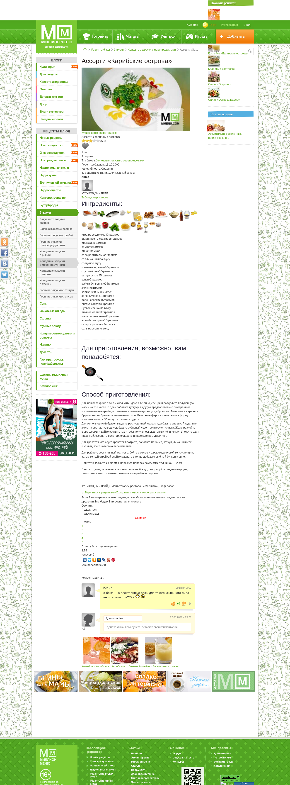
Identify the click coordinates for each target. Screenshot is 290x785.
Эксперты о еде (141, 782)
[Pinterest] (113, 560)
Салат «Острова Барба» (224, 99)
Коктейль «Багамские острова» (158, 666)
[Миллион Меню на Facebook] (4, 252)
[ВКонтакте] (84, 560)
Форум (177, 753)
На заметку (138, 769)
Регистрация (229, 25)
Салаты (45, 318)
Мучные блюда (50, 326)
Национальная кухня (54, 167)
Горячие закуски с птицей (57, 290)
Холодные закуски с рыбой (52, 253)
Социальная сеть (183, 757)
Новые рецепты (51, 137)
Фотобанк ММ (222, 757)
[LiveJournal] (104, 560)
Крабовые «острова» (221, 69)
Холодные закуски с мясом (52, 272)
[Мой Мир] (99, 560)
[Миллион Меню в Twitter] (4, 274)
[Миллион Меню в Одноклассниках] (4, 241)
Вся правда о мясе (53, 160)
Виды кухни (48, 175)
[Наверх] (4, 294)
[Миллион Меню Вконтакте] (4, 263)
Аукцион (192, 25)
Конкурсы (179, 761)
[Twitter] (89, 560)
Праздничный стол (102, 765)
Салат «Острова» (219, 84)
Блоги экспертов (51, 111)
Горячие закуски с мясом (56, 296)
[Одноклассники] (94, 560)
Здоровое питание (143, 774)
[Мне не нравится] (184, 603)
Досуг (44, 104)
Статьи (135, 765)
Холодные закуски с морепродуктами (152, 49)
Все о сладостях (51, 145)
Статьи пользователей (145, 778)
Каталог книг (48, 386)
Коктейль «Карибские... (96, 666)
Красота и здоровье (54, 81)
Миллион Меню (140, 761)
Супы (43, 303)
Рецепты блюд (100, 49)
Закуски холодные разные (52, 221)
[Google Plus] (108, 560)
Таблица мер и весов (95, 197)
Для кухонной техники (55, 182)
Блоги (56, 60)
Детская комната (51, 96)
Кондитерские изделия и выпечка (57, 335)
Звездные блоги (51, 119)
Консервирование (52, 197)
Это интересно (140, 757)
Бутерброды (49, 205)
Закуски (119, 49)
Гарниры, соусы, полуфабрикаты (51, 361)
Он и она (46, 89)
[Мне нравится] (173, 603)
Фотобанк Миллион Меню (53, 377)
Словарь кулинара (102, 761)
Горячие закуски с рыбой (56, 235)
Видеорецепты (50, 190)
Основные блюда (52, 311)
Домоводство (49, 74)
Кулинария (47, 66)
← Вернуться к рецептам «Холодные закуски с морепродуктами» (124, 492)
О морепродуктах (52, 152)
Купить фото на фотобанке (99, 132)
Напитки (45, 344)
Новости (136, 753)
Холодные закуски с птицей (52, 282)
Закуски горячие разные (56, 229)
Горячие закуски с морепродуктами (52, 243)
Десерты (46, 352)
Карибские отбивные (124, 666)
